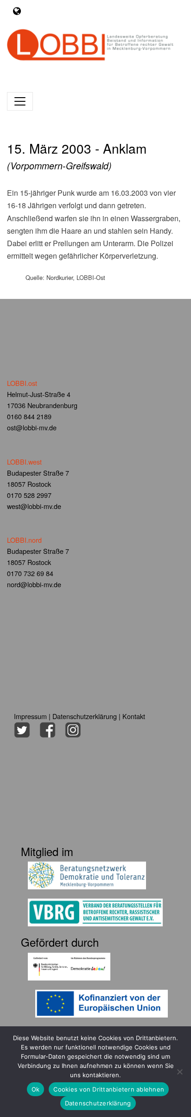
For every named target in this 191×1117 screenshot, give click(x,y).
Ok (36, 1089)
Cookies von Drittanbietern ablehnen (108, 1089)
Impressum (30, 716)
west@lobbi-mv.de (34, 506)
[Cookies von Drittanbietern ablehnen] (179, 1071)
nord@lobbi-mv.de (34, 584)
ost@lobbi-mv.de (32, 427)
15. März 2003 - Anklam (76, 155)
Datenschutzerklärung (84, 716)
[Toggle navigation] (17, 11)
